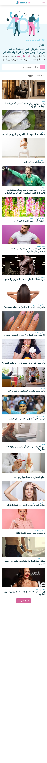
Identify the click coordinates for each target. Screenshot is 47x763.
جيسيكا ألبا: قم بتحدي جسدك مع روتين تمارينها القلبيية (24, 593)
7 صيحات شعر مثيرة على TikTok (30, 533)
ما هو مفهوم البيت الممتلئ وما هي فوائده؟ (26, 390)
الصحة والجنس (41, 558)
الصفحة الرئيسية (23, 56)
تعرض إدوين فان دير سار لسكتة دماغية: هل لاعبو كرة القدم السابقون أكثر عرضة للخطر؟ (25, 191)
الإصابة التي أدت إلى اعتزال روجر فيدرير (26, 418)
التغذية (43, 132)
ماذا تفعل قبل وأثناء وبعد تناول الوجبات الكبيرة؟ (23, 363)
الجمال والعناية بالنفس (39, 305)
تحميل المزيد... (23, 601)
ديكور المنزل (41, 388)
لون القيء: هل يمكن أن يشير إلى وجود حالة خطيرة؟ (25, 448)
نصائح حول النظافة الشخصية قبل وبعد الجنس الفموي (24, 562)
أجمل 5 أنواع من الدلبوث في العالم (29, 220)
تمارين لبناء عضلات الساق (33, 162)
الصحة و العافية (41, 246)
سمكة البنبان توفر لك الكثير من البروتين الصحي (23, 134)
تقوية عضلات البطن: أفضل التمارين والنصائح (25, 279)
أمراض (43, 187)
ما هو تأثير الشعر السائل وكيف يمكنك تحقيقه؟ (24, 307)
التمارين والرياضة (40, 160)
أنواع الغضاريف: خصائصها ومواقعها (29, 477)
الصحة (43, 101)
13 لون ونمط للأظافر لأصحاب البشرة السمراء (24, 335)
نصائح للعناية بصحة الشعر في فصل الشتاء (26, 505)
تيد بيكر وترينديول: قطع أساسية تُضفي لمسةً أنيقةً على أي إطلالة (25, 105)
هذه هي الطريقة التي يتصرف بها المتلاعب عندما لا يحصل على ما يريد (23, 250)
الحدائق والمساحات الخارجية (37, 218)
